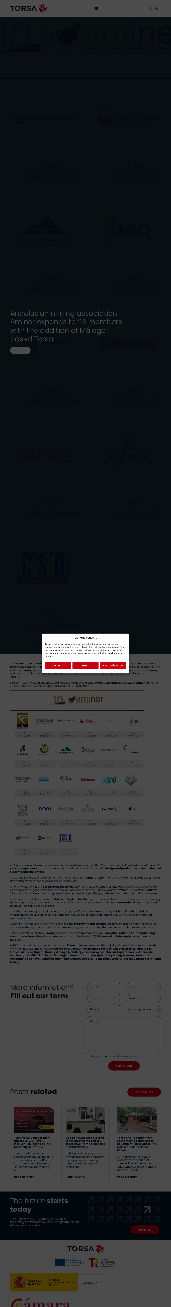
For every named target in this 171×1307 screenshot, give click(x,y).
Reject (86, 665)
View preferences (113, 665)
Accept (57, 665)
